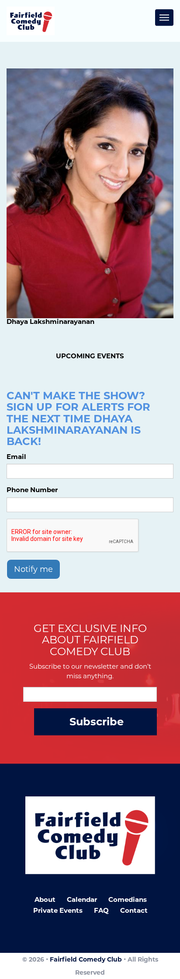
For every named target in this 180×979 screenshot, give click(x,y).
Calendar (82, 899)
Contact (134, 910)
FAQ (101, 910)
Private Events (58, 910)
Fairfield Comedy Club (86, 959)
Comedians (127, 899)
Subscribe (96, 721)
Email (16, 456)
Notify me (33, 569)
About (45, 899)
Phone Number (32, 490)
